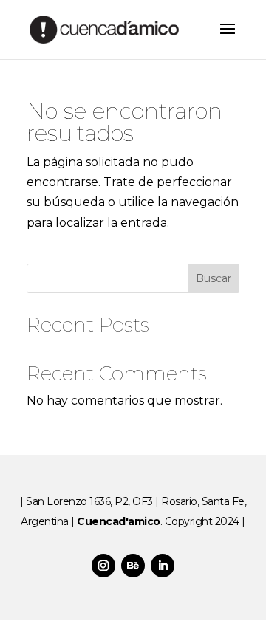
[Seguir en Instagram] (103, 565)
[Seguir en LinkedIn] (162, 565)
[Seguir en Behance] (133, 565)
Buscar (213, 278)
